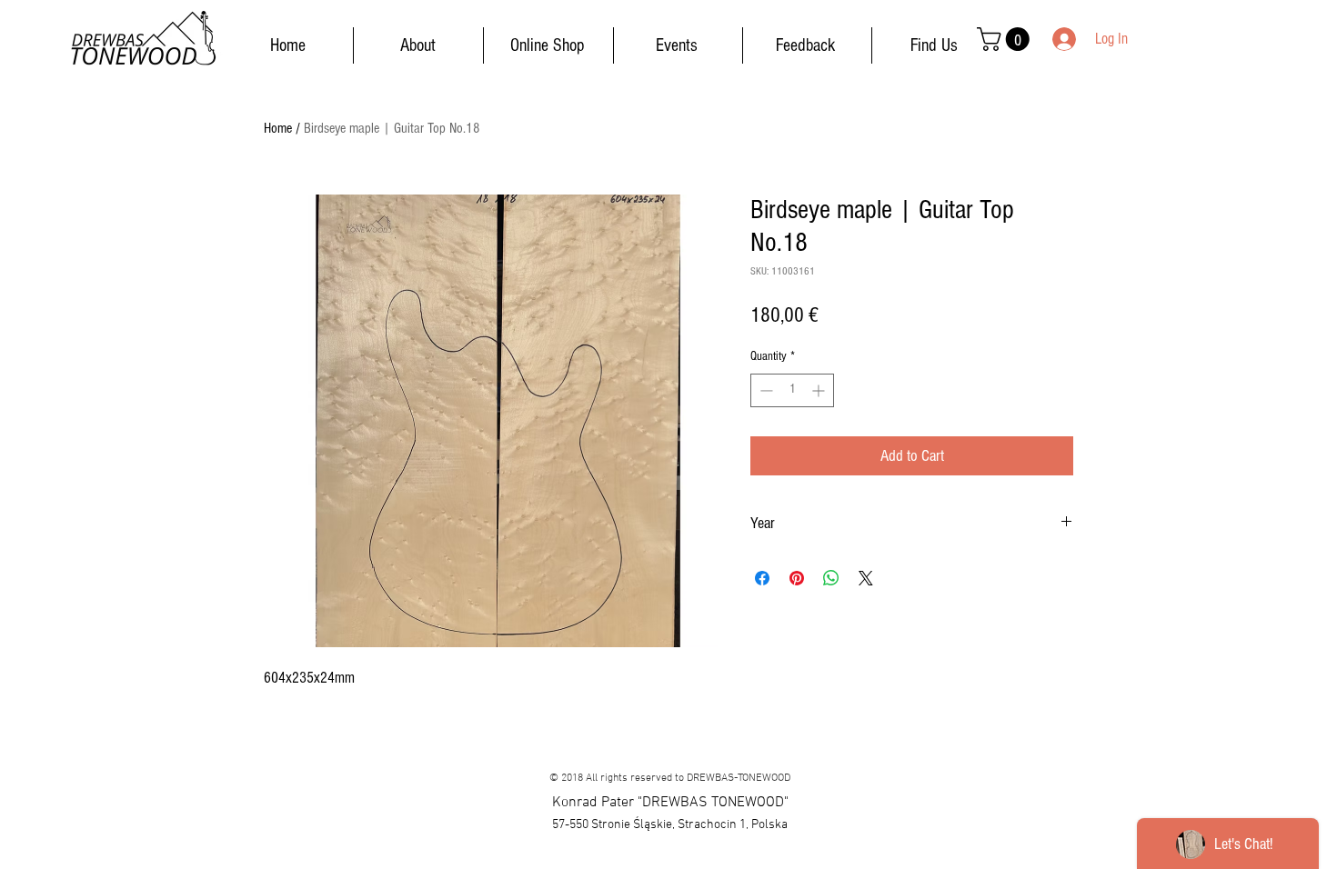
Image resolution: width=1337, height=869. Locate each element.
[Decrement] (764, 390)
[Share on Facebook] (762, 578)
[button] (1006, 39)
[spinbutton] (792, 390)
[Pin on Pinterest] (797, 578)
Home (278, 128)
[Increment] (820, 390)
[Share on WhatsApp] (831, 578)
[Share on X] (866, 578)
